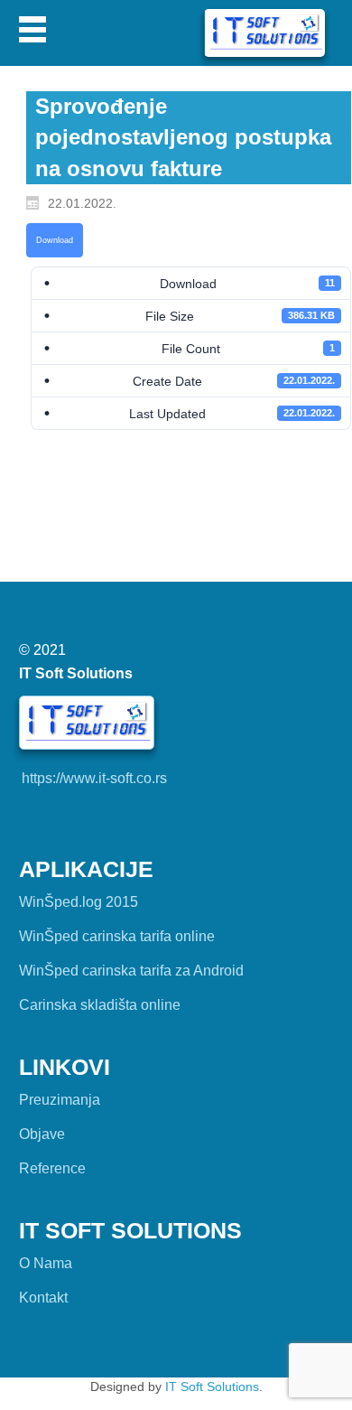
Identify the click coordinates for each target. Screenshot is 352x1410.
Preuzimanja (59, 1099)
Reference (52, 1168)
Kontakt (43, 1297)
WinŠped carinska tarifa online (117, 936)
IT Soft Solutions (212, 1386)
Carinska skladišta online (100, 1005)
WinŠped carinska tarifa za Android (131, 970)
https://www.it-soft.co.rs (94, 778)
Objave (42, 1134)
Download (54, 240)
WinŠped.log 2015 (78, 902)
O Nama (45, 1263)
